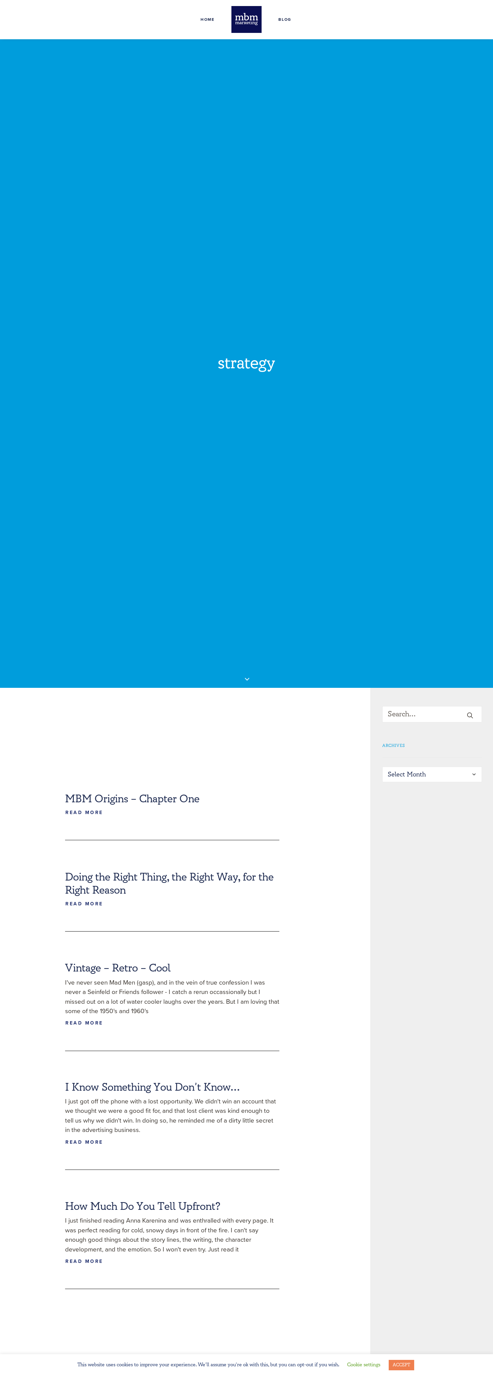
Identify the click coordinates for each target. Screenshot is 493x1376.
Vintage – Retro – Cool (118, 968)
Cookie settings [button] (363, 1365)
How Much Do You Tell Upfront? (142, 1206)
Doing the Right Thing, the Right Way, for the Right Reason (169, 883)
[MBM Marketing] (246, 19)
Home (208, 19)
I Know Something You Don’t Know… (152, 1087)
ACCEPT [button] (401, 1365)
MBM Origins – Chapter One (132, 799)
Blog (284, 19)
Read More (84, 813)
